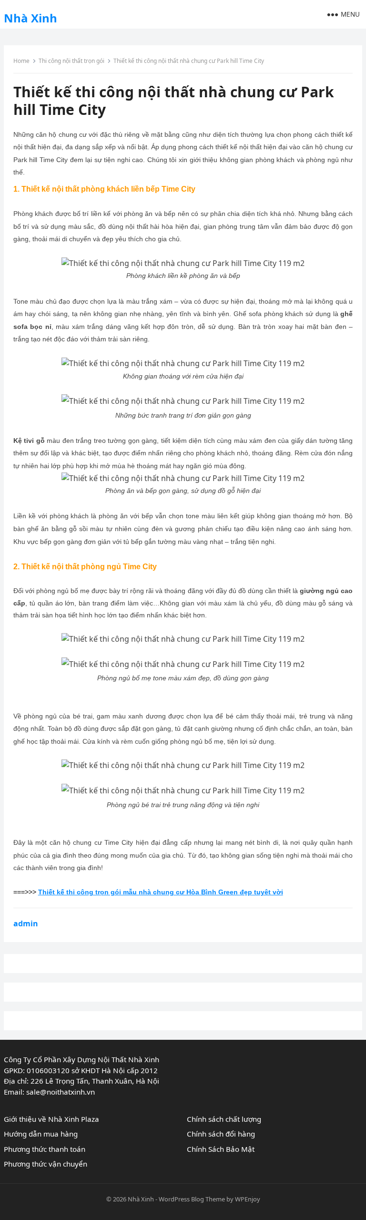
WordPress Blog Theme (192, 1199)
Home (21, 61)
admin (25, 923)
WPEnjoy (247, 1199)
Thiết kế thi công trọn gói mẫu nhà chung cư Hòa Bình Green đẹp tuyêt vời (160, 892)
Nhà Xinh (30, 18)
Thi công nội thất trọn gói (71, 61)
